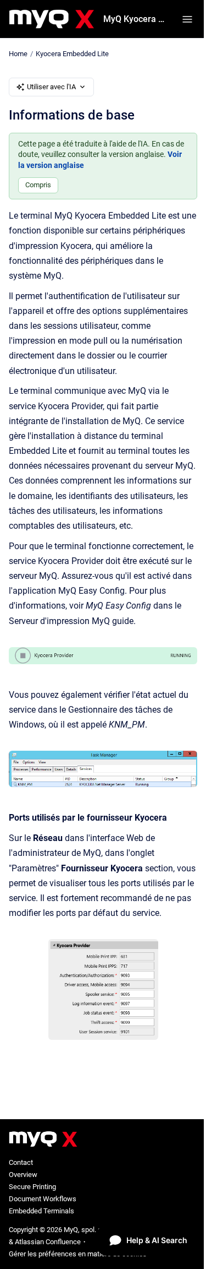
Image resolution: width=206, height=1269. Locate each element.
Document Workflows (42, 1199)
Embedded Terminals (41, 1211)
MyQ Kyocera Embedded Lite (136, 19)
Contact (21, 1162)
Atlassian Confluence (48, 1242)
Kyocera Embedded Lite (72, 54)
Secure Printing (32, 1187)
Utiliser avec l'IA (51, 87)
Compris (38, 185)
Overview (23, 1174)
